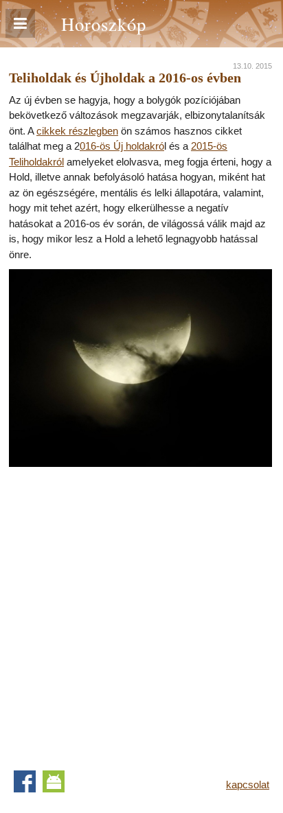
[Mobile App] (54, 781)
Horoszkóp (103, 24)
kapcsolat (247, 784)
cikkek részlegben (77, 131)
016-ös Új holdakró (122, 146)
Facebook (25, 781)
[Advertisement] (141, 608)
